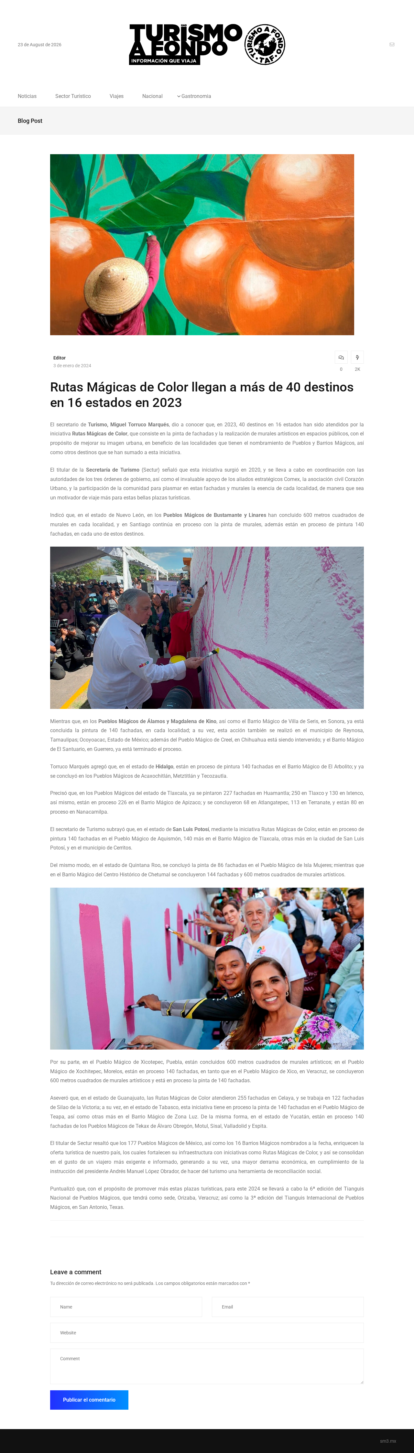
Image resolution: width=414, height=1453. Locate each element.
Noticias (27, 96)
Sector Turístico (73, 96)
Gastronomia (196, 96)
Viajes (117, 96)
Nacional (152, 96)
